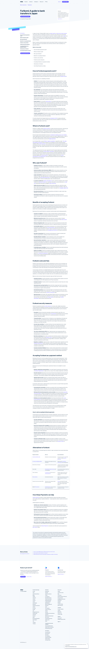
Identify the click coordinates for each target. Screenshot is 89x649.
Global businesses (48, 600)
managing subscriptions (52, 230)
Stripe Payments (36, 497)
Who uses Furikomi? (23, 39)
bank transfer (53, 33)
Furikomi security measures (25, 44)
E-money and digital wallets (37, 461)
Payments (30, 4)
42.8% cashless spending (48, 151)
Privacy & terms (60, 597)
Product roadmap (60, 609)
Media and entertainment (49, 615)
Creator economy (48, 609)
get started (35, 527)
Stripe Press (60, 612)
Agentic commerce (48, 593)
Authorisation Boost (36, 593)
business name (61, 441)
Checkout (34, 597)
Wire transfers (35, 476)
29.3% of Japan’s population (49, 141)
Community (59, 595)
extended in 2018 (53, 118)
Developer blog (47, 639)
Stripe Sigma (35, 619)
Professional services (48, 618)
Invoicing (34, 608)
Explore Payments (48, 576)
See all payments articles (24, 553)
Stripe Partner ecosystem (49, 627)
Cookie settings (60, 604)
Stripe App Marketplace (49, 625)
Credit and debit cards (36, 456)
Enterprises (47, 591)
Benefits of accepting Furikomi (25, 41)
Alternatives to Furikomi (24, 48)
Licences (59, 601)
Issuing (34, 609)
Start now (22, 576)
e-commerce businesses (43, 253)
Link (33, 610)
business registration (39, 370)
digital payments (52, 138)
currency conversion (50, 292)
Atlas (33, 592)
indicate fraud (49, 337)
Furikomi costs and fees (24, 42)
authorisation (48, 101)
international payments (45, 177)
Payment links (35, 613)
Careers (59, 610)
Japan (64, 35)
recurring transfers (51, 227)
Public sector (47, 619)
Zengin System (63, 76)
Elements (34, 604)
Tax (33, 621)
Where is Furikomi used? (24, 37)
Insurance (46, 614)
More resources (23, 4)
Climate (34, 599)
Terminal (34, 622)
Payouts (34, 615)
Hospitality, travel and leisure (49, 613)
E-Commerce (47, 596)
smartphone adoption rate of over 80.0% (58, 134)
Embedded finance (48, 597)
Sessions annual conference (62, 596)
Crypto (34, 601)
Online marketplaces (48, 180)
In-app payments (48, 601)
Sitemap (59, 602)
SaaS (46, 606)
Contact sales (65, 1)
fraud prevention (44, 155)
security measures (48, 306)
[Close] (87, 644)
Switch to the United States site (70, 646)
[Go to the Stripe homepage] (21, 589)
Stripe (59, 481)
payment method (46, 128)
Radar (34, 617)
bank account (64, 219)
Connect (34, 600)
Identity (34, 606)
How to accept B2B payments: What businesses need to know (44, 551)
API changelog (47, 636)
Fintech (46, 610)
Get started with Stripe (25, 16)
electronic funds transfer (62, 33)
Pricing (46, 1)
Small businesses (48, 486)
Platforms (46, 605)
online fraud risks (52, 183)
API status (47, 634)
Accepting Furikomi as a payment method (24, 47)
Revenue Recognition (36, 618)
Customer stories (60, 592)
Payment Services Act (38, 343)
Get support (60, 617)
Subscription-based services (50, 469)
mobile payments (42, 143)
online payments (48, 473)
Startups (46, 592)
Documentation (47, 632)
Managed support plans (61, 619)
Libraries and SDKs (48, 637)
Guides (59, 591)
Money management (48, 604)
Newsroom (59, 611)
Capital (34, 596)
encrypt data (53, 313)
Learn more (60, 18)
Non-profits (47, 617)
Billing (34, 595)
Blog (58, 593)
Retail (46, 621)
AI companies (47, 608)
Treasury (34, 623)
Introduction (22, 33)
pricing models (50, 297)
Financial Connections (36, 605)
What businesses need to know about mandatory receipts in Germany (46, 554)
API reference (47, 633)
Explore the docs (60, 574)
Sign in (59, 1)
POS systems (37, 486)
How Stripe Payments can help (25, 50)
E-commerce (47, 472)
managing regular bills (63, 187)
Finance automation (48, 599)
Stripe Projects (47, 638)
